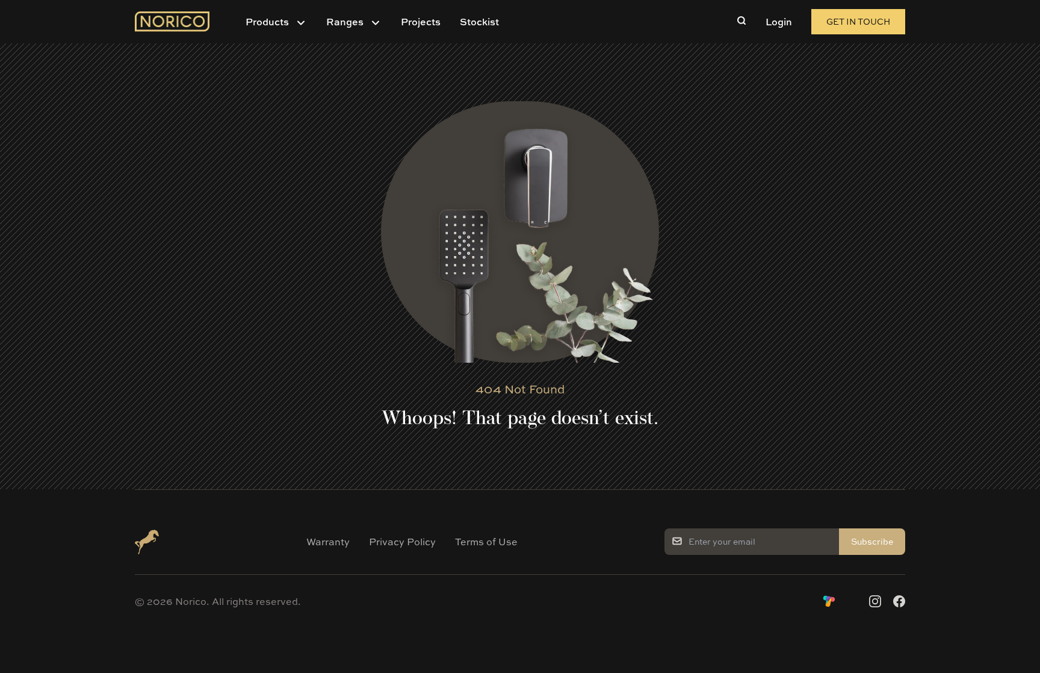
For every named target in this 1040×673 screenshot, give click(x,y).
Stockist (479, 21)
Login (779, 21)
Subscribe (872, 541)
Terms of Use (486, 541)
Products (267, 21)
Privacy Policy (402, 541)
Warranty (328, 541)
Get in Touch (858, 21)
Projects (421, 21)
